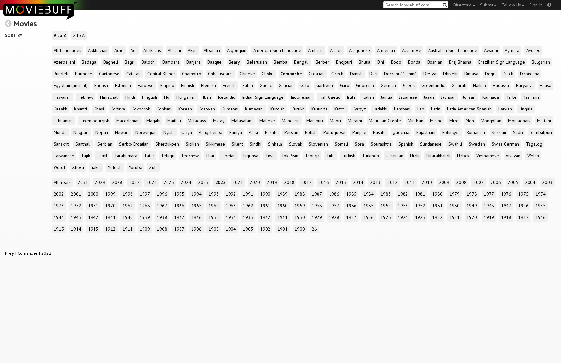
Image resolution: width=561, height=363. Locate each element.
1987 (317, 194)
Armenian (386, 50)
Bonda (414, 62)
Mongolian (491, 120)
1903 (248, 229)
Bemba (280, 62)
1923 (420, 217)
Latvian (505, 109)
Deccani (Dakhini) (400, 74)
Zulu (153, 167)
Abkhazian (97, 50)
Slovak (295, 144)
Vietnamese (487, 156)
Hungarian (186, 97)
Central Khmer (161, 74)
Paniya (235, 132)
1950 (454, 206)
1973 (59, 206)
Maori (335, 120)
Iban (207, 97)
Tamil (102, 156)
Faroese (146, 85)
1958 (317, 206)
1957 (334, 206)
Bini (380, 62)
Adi (134, 50)
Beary (234, 62)
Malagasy (197, 120)
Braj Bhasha (460, 62)
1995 (179, 194)
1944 (59, 217)
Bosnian (434, 62)
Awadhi (491, 50)
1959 (299, 206)
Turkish (348, 156)
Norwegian (145, 132)
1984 (368, 194)
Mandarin (291, 120)
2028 (117, 182)
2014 (358, 182)
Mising (436, 120)
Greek (409, 85)
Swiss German (505, 144)
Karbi (511, 97)
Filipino (167, 85)
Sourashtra (381, 144)
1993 (213, 194)
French (229, 85)
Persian (291, 132)
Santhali (83, 144)
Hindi (130, 97)
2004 (530, 182)
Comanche (291, 74)
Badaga (89, 62)
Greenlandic (433, 85)
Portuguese (334, 132)
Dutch (508, 74)
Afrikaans (152, 50)
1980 (437, 194)
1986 (334, 194)
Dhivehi (450, 74)
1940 (127, 217)
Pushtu (379, 132)
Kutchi (340, 109)
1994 (196, 194)
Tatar (149, 156)
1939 (145, 217)
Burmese (83, 74)
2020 (255, 182)
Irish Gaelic (329, 97)
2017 (306, 182)
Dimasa (471, 74)
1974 (540, 194)
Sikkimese (215, 144)
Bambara (171, 62)
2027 (134, 182)
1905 (213, 229)
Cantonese (109, 74)
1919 (489, 217)
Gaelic (266, 85)
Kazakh (60, 109)
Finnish (187, 85)
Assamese (411, 50)
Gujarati (459, 85)
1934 (231, 217)
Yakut (96, 167)
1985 (351, 194)
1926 (368, 217)
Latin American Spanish (469, 109)
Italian (368, 97)
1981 (420, 194)
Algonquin (236, 50)
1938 (162, 217)
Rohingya (451, 132)
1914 (76, 229)
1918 (506, 217)
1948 (489, 206)
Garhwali (324, 85)
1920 (472, 217)
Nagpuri (81, 132)
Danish (356, 74)
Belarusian (257, 62)
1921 (454, 217)
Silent (237, 144)
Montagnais (519, 120)
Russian (499, 132)
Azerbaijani (64, 62)
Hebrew (85, 97)
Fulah (248, 85)
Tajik (85, 156)
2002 (59, 194)
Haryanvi (524, 85)
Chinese (247, 74)
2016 (323, 182)
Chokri (268, 74)
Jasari (429, 97)
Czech (337, 74)
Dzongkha (529, 74)
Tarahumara (125, 156)
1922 (437, 217)
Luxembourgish (94, 120)
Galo (304, 85)
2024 (186, 182)
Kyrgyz (359, 109)
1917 (523, 217)
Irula (351, 97)
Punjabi (359, 132)
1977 (489, 194)
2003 (547, 182)
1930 (299, 217)
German (388, 85)
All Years (62, 182)
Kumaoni (230, 109)
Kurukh (298, 109)
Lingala (526, 109)
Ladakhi (380, 109)
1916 (540, 217)
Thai (210, 156)
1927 (351, 217)
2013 (375, 182)
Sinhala (275, 144)
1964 (213, 206)
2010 (427, 182)
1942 (93, 217)
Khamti (80, 109)
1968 (145, 206)
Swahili (455, 144)
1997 (145, 194)
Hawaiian (62, 97)
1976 (506, 194)
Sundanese (431, 144)
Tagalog (534, 144)
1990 (265, 194)
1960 (282, 206)
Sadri (518, 132)
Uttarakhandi (438, 156)
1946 (523, 206)
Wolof (59, 167)
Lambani (402, 109)
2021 (237, 182)
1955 (368, 206)
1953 (403, 206)
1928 (334, 217)
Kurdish (277, 109)
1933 (248, 217)
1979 (454, 194)
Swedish (477, 144)
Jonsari (469, 97)
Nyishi (169, 132)
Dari (373, 74)
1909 (145, 229)
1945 (540, 206)
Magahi (153, 120)
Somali (341, 144)
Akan (192, 50)
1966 (179, 206)
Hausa (545, 85)
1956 (351, 206)
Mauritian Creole (385, 120)
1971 (93, 206)
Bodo (396, 62)
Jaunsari (448, 97)
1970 (110, 206)
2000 (93, 194)
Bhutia (364, 62)
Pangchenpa (210, 132)
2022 (220, 182)
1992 (231, 194)
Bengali (301, 62)
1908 (162, 229)
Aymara (512, 50)
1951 (437, 206)
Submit (486, 5)
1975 (523, 194)
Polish (311, 132)
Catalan (133, 74)
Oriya (186, 132)
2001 (76, 194)
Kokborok (141, 109)
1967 (162, 206)
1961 (265, 206)
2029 (100, 182)
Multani (544, 120)
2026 (151, 182)
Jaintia (386, 97)
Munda (60, 132)
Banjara (193, 62)
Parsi (253, 132)
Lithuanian (63, 120)
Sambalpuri (541, 132)
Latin (435, 109)
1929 (317, 217)
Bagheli (110, 62)
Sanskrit (61, 144)
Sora (359, 144)
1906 (196, 229)
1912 (110, 229)
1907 (179, 229)
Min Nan (415, 120)
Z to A (79, 35)
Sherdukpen (167, 144)
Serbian (104, 144)
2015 (341, 182)
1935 (213, 217)
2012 (392, 182)
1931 (282, 217)
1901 (282, 229)
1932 (265, 217)
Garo (344, 85)
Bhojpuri (344, 62)
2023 (203, 182)
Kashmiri (531, 97)
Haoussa (501, 85)
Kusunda (319, 109)
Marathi (355, 120)
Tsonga (312, 156)
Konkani (164, 109)
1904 (231, 229)
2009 (444, 182)
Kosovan (207, 109)
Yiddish (115, 167)
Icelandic (226, 97)
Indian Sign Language (263, 97)
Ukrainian (394, 156)
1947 (506, 206)
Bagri (130, 62)
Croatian (317, 74)
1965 (196, 206)
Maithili (174, 120)
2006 (496, 182)
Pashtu (271, 132)
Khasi (99, 109)
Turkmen (370, 156)
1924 (403, 217)
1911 (127, 229)
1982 (403, 194)
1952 (420, 206)
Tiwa (270, 156)
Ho (166, 97)
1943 (76, 217)
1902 (265, 229)
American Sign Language (277, 50)
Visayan (513, 156)
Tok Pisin (289, 156)
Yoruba (135, 167)
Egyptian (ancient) (71, 85)
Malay (219, 120)
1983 (385, 194)
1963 (231, 206)
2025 (169, 182)
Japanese (408, 97)
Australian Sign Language (452, 50)
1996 (162, 194)
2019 (272, 182)
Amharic (315, 50)
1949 (472, 206)
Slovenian (318, 144)
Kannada (490, 97)
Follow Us (511, 5)
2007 (478, 182)
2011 (410, 182)
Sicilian (192, 144)
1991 (248, 194)
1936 (196, 217)
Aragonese (359, 50)
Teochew (190, 156)
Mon (470, 120)
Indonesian (301, 97)
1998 (127, 194)
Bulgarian (541, 62)
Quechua (401, 132)
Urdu (414, 156)
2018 (289, 182)
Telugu (167, 156)
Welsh (533, 156)
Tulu (330, 156)
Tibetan (228, 156)
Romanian (476, 132)
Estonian (123, 85)
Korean (185, 109)
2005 (513, 182)
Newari (122, 132)
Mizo (454, 120)
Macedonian (128, 120)
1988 (299, 194)
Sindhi (255, 144)
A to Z (60, 35)
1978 (472, 194)
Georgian (365, 85)
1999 (110, 194)
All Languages (67, 50)
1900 (299, 229)
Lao (420, 109)
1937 (179, 217)
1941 (110, 217)
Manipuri (314, 120)
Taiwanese (64, 156)
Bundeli (61, 74)
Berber (322, 62)
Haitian (479, 85)
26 (314, 229)
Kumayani (254, 109)
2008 (461, 182)
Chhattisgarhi (220, 74)
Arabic (336, 50)
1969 (127, 206)
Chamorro (191, 74)
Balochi (149, 62)
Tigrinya (250, 156)
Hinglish (149, 97)
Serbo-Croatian (134, 144)
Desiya (429, 74)
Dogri (490, 74)
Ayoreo (533, 50)
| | (28, 253)
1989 (282, 194)
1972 (76, 206)
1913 (93, 229)
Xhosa (78, 167)
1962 (248, 206)
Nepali (101, 132)
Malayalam (242, 120)
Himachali (109, 97)
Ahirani (174, 50)
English (101, 85)
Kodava (118, 109)
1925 (385, 217)
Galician (286, 85)
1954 (385, 206)
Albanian (212, 50)
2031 (83, 182)
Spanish (405, 144)
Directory (462, 5)
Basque (214, 62)
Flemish (208, 85)
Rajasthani (425, 132)
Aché (119, 50)
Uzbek (463, 156)
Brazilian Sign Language (501, 62)
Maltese (267, 120)
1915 (59, 229)
